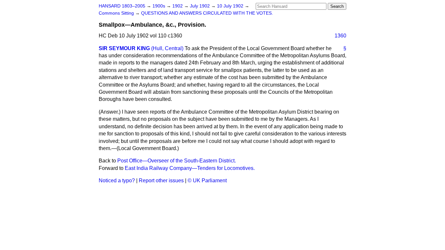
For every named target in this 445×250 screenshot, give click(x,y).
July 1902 (200, 6)
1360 (340, 35)
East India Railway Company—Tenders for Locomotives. (190, 168)
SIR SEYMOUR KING (124, 48)
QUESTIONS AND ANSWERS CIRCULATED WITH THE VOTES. (207, 13)
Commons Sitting (117, 13)
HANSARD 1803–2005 (122, 6)
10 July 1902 (231, 6)
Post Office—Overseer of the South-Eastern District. (176, 160)
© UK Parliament (207, 180)
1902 (178, 6)
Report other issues (161, 180)
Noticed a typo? (117, 180)
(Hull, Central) (167, 48)
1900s (159, 6)
